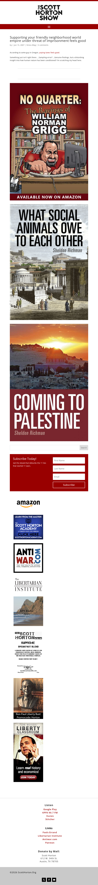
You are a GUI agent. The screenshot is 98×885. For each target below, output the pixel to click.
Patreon (49, 842)
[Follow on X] (44, 880)
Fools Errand (50, 832)
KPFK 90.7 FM (50, 812)
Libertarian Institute (50, 835)
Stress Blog (31, 45)
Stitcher (50, 819)
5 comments (43, 45)
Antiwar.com (49, 839)
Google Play (50, 809)
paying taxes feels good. (49, 52)
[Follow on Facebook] (49, 880)
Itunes (50, 815)
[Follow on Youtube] (54, 880)
